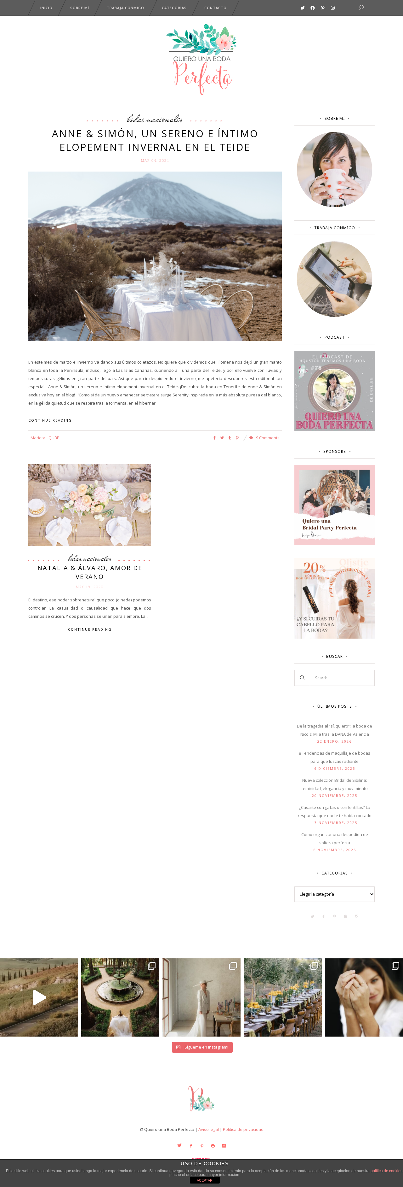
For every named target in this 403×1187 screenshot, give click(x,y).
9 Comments (267, 438)
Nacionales (164, 118)
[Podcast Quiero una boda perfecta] (334, 429)
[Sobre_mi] (334, 206)
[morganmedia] (201, 1113)
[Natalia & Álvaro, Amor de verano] (89, 505)
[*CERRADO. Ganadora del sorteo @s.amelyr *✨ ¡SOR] (364, 997)
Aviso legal (208, 1129)
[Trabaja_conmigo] (334, 315)
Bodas (136, 118)
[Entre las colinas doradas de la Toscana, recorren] (39, 997)
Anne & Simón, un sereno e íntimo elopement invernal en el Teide (155, 140)
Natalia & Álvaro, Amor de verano (89, 572)
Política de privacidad (243, 1129)
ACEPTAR (205, 1180)
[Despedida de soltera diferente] (334, 544)
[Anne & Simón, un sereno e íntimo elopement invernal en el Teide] (155, 256)
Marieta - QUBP (45, 438)
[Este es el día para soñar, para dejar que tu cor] (120, 997)
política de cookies (386, 1171)
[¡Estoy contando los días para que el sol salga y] (283, 997)
